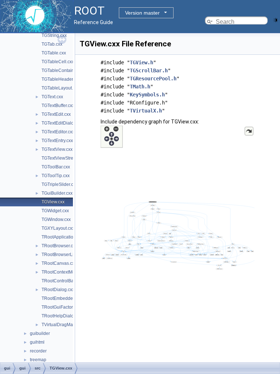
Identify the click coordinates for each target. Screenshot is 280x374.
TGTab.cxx (52, 44)
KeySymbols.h (147, 95)
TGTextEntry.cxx (57, 140)
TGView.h (141, 62)
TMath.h (140, 86)
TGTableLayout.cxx (60, 88)
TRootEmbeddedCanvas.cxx (70, 298)
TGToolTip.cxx (56, 175)
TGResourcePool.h (153, 78)
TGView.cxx (53, 202)
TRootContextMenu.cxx (65, 272)
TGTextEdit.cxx (56, 114)
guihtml (37, 342)
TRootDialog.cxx (58, 289)
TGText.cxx (52, 96)
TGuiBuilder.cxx (57, 193)
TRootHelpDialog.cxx (63, 315)
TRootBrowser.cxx (59, 245)
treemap (38, 359)
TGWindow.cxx (56, 219)
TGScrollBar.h (149, 70)
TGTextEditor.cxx (58, 131)
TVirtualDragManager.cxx (67, 324)
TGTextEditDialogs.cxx (64, 123)
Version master (142, 13)
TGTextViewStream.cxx (64, 158)
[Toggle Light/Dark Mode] (275, 19)
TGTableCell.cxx (58, 61)
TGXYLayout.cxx (58, 228)
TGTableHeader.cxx (61, 79)
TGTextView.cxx (57, 149)
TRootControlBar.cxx (62, 280)
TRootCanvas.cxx (59, 263)
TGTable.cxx (54, 53)
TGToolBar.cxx (56, 166)
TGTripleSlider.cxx (60, 184)
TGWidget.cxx (55, 210)
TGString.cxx (54, 35)
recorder (38, 351)
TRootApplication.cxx (62, 237)
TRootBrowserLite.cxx (63, 254)
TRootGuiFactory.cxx (62, 307)
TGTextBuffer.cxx (58, 105)
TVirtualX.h (146, 111)
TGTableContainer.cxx (63, 70)
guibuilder (40, 333)
